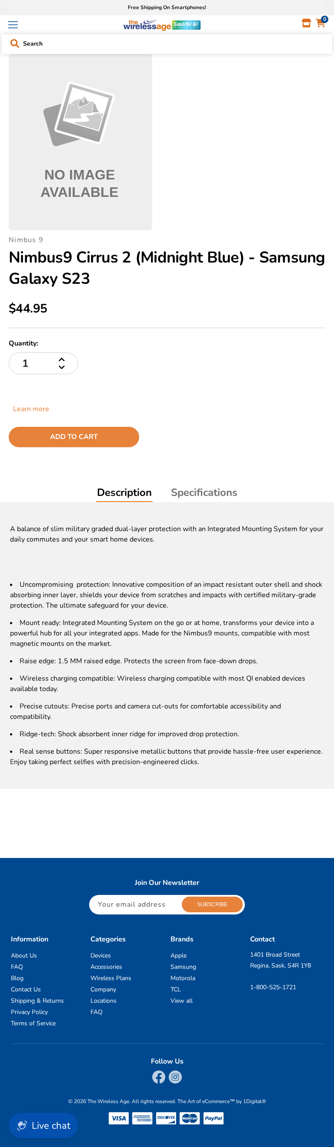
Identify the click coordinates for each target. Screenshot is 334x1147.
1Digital (254, 1101)
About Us (24, 955)
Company (103, 989)
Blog (17, 978)
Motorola (182, 978)
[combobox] (167, 42)
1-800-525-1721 (273, 987)
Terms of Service (33, 1023)
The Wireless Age (108, 1101)
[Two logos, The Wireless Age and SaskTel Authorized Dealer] (162, 25)
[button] (13, 24)
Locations (103, 1001)
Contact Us (26, 989)
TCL (175, 989)
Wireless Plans (110, 978)
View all (181, 1001)
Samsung (183, 967)
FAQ (17, 967)
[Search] (14, 43)
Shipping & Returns (37, 1001)
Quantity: (23, 343)
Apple (178, 955)
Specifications (204, 492)
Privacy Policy (29, 1012)
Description (124, 492)
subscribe (212, 904)
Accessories (106, 967)
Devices (100, 955)
